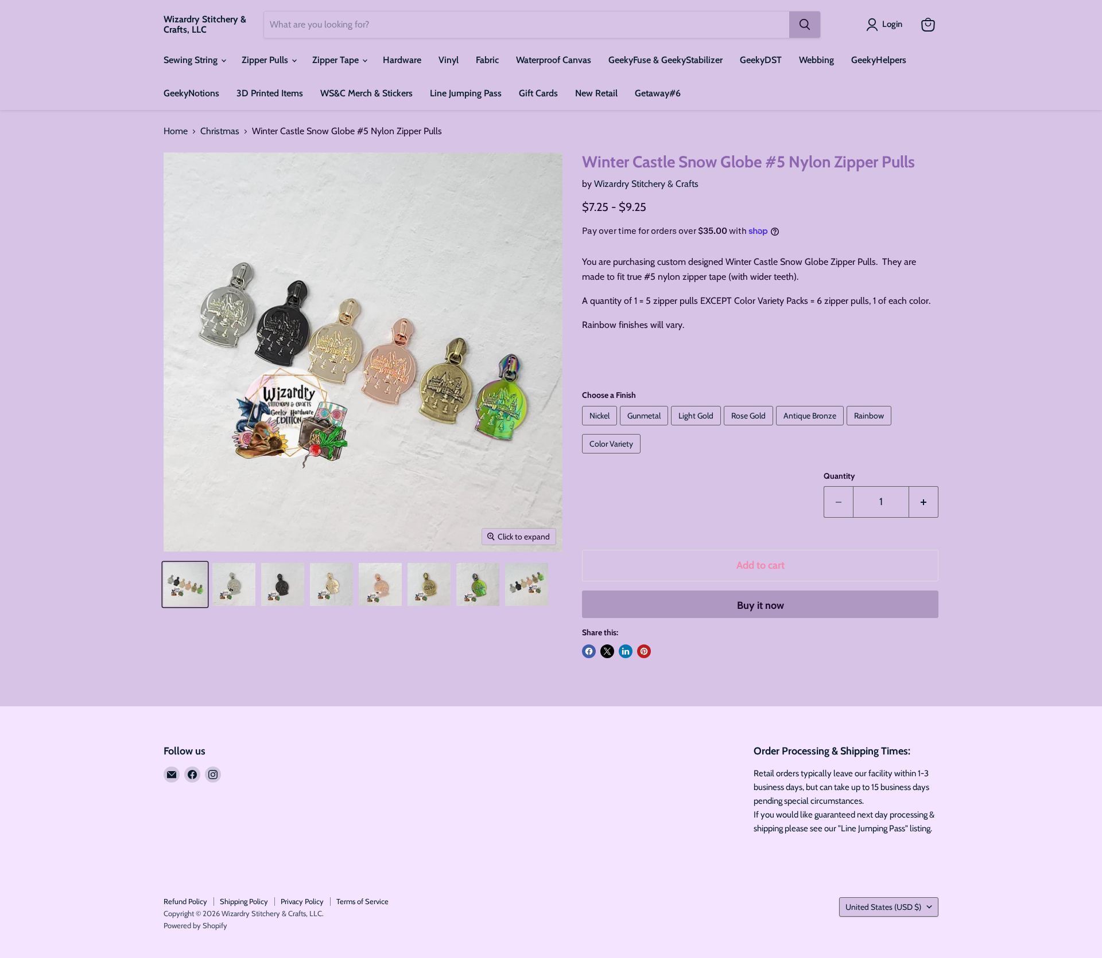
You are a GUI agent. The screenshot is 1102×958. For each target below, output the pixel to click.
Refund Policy (185, 901)
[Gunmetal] (645, 428)
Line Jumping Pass (466, 93)
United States (883, 907)
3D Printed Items (269, 93)
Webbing (816, 59)
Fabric (487, 59)
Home (176, 131)
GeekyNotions (191, 93)
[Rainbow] (870, 428)
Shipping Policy (244, 901)
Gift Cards (538, 93)
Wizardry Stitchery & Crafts (646, 183)
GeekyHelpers (878, 59)
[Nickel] (601, 428)
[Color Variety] (612, 456)
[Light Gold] (697, 428)
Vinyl (449, 59)
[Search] (804, 24)
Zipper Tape (336, 59)
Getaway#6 (658, 93)
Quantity (839, 475)
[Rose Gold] (750, 428)
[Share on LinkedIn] (626, 651)
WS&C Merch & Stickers (366, 93)
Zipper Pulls (266, 59)
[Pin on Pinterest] (644, 651)
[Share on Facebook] (589, 651)
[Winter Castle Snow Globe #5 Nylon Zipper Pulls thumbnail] (185, 584)
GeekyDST (761, 59)
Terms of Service (362, 901)
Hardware (402, 59)
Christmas (219, 131)
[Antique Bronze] (811, 428)
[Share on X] (607, 651)
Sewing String (192, 59)
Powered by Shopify (195, 925)
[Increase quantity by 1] (923, 502)
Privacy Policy (302, 901)
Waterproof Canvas (553, 59)
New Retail (596, 93)
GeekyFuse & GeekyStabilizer (665, 59)
